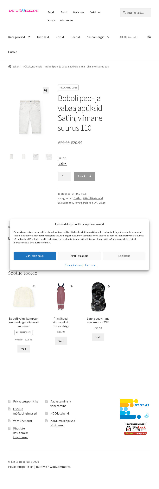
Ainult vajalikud (79, 256)
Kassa (51, 20)
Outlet (12, 52)
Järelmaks (78, 12)
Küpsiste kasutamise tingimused (21, 432)
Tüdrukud (43, 37)
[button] (46, 90)
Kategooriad (16, 37)
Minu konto (66, 20)
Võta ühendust (22, 421)
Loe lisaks (124, 256)
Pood (64, 12)
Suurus (62, 158)
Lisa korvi (84, 176)
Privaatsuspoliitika (25, 401)
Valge (102, 202)
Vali (23, 348)
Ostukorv (95, 12)
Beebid (75, 37)
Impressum (90, 264)
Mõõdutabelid (59, 413)
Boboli (69, 202)
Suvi (94, 202)
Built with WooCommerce (53, 467)
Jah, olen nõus (35, 256)
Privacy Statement (74, 264)
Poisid (60, 37)
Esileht (51, 12)
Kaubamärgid (95, 37)
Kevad (78, 202)
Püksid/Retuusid (32, 66)
